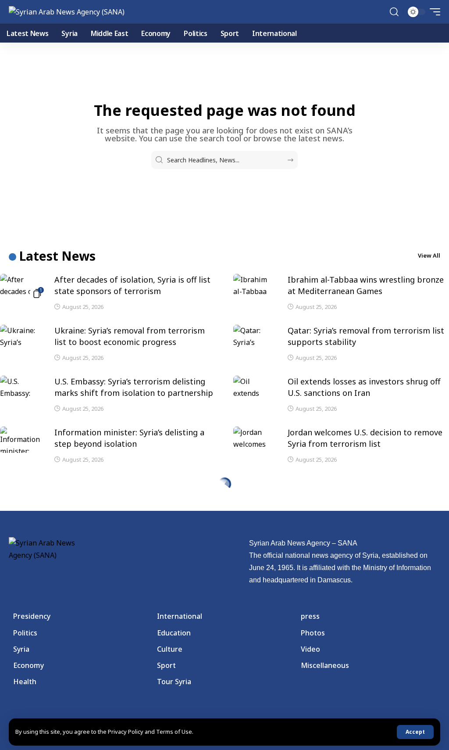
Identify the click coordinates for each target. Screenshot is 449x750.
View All (429, 255)
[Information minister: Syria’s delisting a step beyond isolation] (22, 440)
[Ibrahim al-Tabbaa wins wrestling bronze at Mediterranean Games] (255, 287)
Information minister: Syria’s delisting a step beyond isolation (129, 438)
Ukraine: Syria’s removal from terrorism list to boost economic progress (129, 336)
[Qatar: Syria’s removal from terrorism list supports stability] (255, 338)
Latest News (57, 256)
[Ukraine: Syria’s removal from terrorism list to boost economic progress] (22, 338)
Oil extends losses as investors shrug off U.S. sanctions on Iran (364, 387)
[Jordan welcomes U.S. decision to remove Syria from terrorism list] (255, 440)
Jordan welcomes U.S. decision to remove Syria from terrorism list (365, 438)
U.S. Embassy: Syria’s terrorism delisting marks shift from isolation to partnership (133, 387)
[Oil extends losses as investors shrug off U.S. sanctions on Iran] (255, 389)
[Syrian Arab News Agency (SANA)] (67, 12)
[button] (415, 732)
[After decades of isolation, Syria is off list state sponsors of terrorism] (22, 287)
